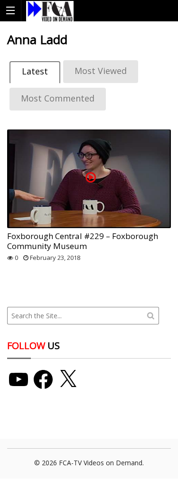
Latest (35, 71)
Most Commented (57, 98)
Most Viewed (101, 70)
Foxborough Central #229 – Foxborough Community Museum (82, 241)
